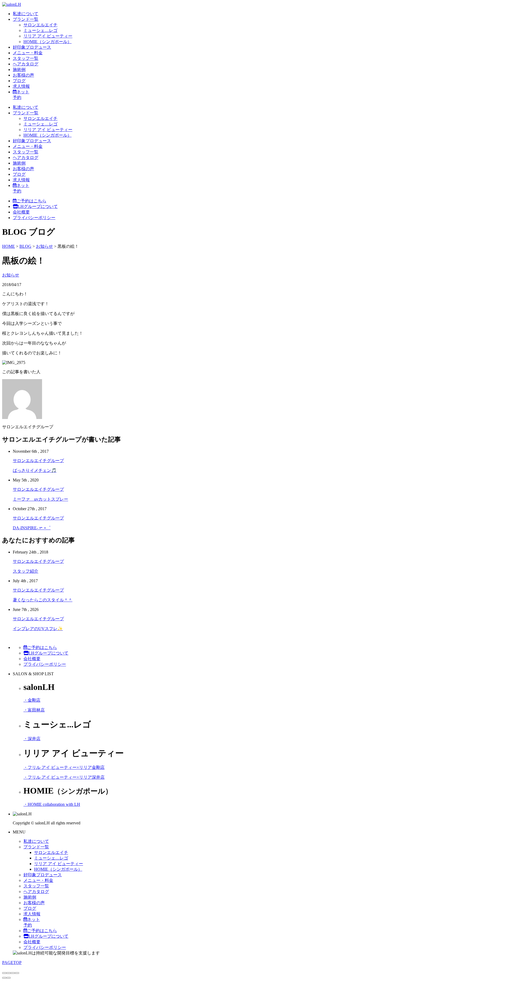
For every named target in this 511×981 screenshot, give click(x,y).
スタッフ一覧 (25, 58)
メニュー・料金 (28, 53)
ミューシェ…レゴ (40, 30)
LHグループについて (38, 206)
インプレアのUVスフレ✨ (38, 628)
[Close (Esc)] (4, 973)
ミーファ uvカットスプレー (40, 499)
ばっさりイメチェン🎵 (34, 470)
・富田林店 (34, 710)
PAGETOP (12, 962)
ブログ (19, 80)
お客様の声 (23, 75)
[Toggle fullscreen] (13, 973)
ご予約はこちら (31, 201)
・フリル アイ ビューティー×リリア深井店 (64, 777)
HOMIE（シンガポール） (47, 41)
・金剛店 (31, 700)
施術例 (19, 69)
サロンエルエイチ (40, 25)
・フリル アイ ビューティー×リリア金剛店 (64, 767)
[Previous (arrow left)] (4, 978)
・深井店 (31, 738)
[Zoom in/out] (17, 973)
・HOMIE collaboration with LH (51, 804)
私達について (25, 13)
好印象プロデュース (32, 47)
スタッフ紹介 (25, 571)
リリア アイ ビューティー (47, 36)
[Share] (8, 973)
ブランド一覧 (25, 19)
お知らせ (10, 275)
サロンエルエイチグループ (38, 460)
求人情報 (21, 86)
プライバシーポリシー (34, 217)
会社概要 (21, 212)
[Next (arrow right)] (8, 978)
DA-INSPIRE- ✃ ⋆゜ (32, 528)
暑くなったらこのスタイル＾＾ (42, 600)
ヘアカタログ (25, 64)
